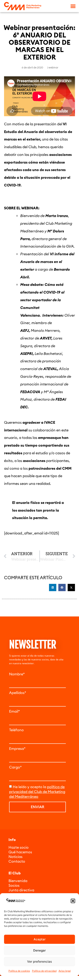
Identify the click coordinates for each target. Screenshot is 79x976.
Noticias (15, 856)
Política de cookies (19, 970)
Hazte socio (19, 847)
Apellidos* (17, 693)
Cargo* (15, 767)
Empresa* (17, 748)
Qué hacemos (20, 852)
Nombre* (17, 674)
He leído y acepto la (37, 791)
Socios (14, 885)
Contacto (17, 861)
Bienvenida (18, 880)
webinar (53, 67)
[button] (73, 901)
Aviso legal (65, 970)
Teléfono (16, 730)
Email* (14, 711)
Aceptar (40, 939)
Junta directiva (21, 890)
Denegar (39, 950)
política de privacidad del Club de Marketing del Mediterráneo (37, 791)
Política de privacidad (44, 970)
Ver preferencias (39, 961)
